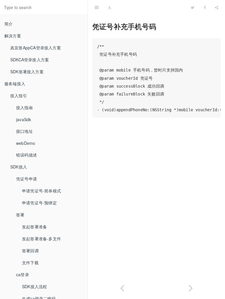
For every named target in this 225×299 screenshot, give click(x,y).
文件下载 (30, 262)
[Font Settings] (109, 7)
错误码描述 (26, 155)
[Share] (216, 7)
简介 (8, 24)
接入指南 (24, 107)
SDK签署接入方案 (27, 71)
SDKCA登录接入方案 (29, 59)
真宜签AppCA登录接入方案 (35, 48)
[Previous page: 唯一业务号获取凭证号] (122, 287)
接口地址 (24, 131)
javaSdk (23, 119)
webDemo (25, 143)
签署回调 (30, 250)
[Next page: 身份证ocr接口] (190, 287)
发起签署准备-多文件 (41, 238)
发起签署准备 (34, 227)
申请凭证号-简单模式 (41, 191)
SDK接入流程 (34, 286)
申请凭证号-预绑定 (39, 203)
